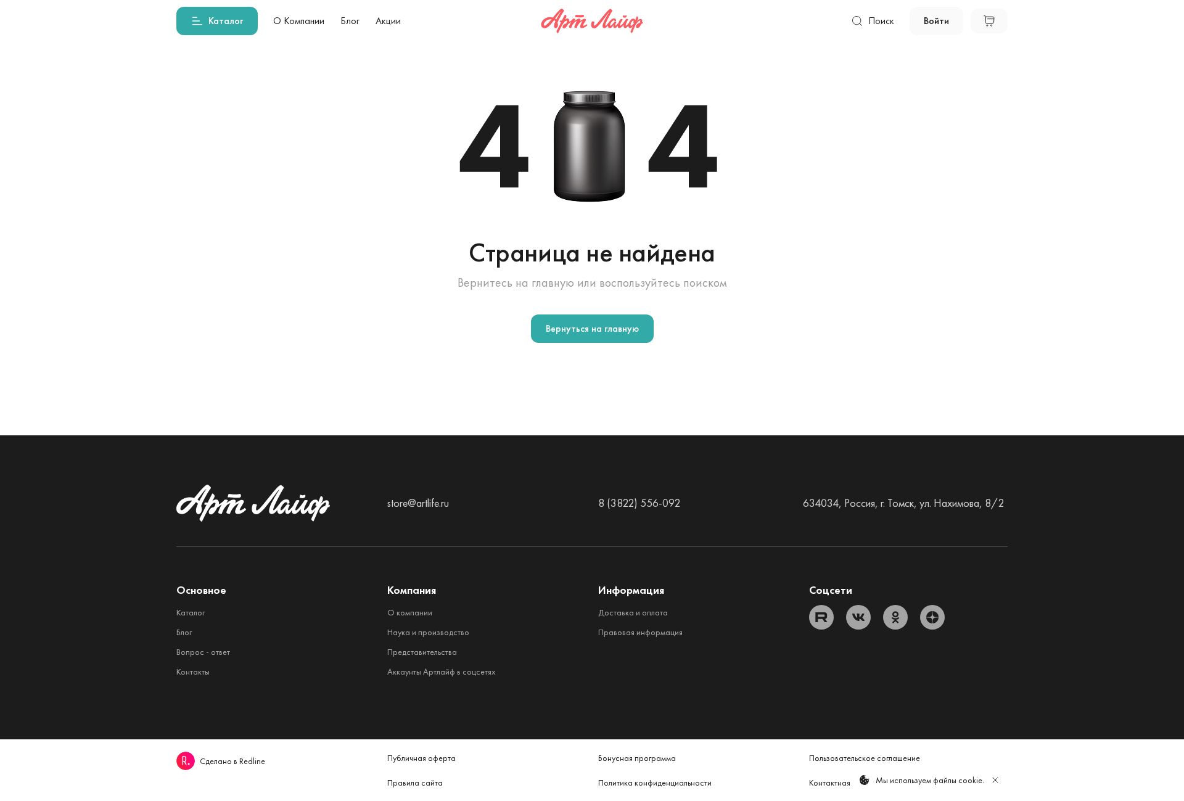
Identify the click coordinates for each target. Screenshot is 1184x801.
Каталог (190, 612)
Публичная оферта (421, 757)
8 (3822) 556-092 (639, 503)
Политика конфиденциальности (655, 782)
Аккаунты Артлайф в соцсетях (441, 671)
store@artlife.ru (418, 503)
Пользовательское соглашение (864, 757)
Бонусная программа (637, 757)
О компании (409, 612)
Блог (184, 632)
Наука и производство (428, 632)
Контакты (193, 671)
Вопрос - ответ (203, 651)
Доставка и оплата (633, 612)
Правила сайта (415, 782)
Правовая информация (640, 632)
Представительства (422, 651)
